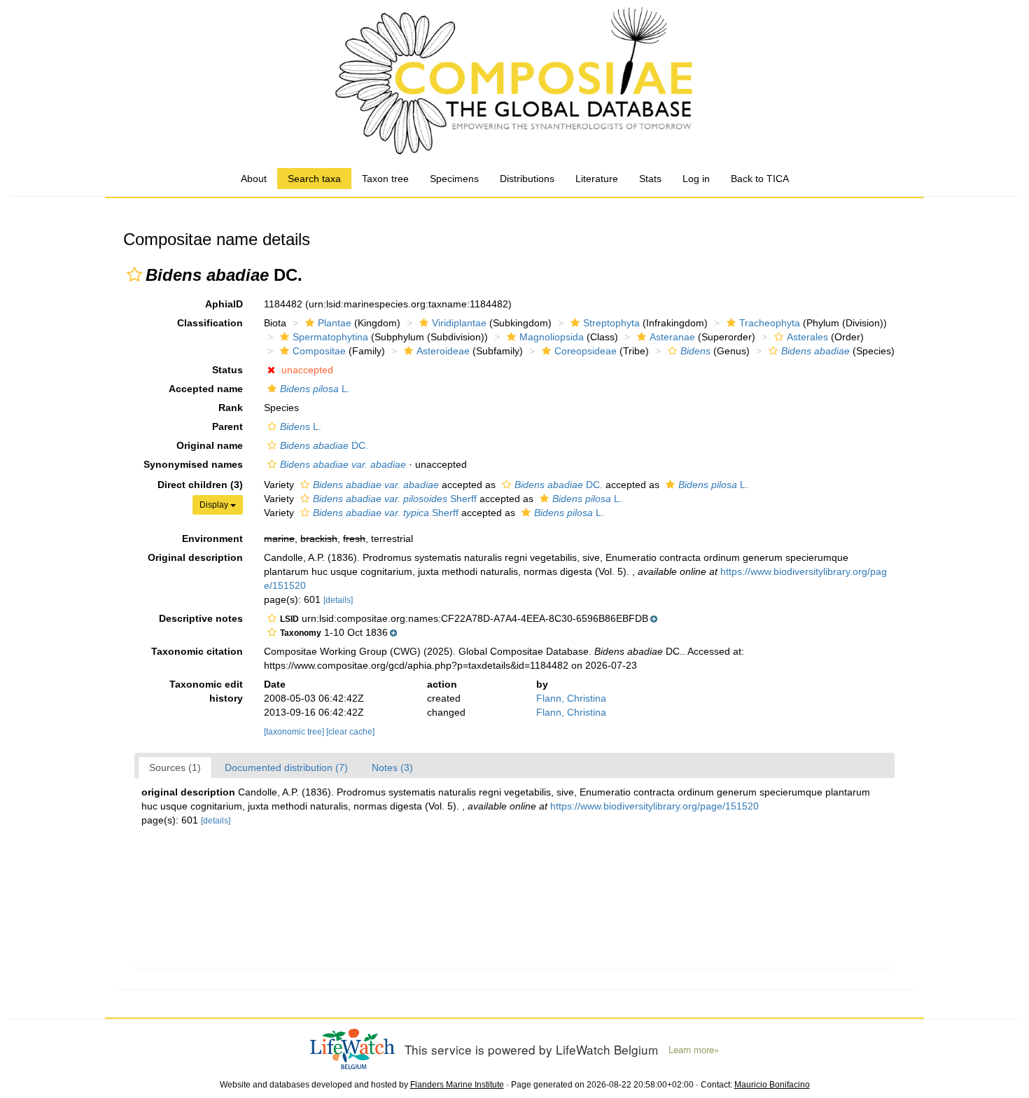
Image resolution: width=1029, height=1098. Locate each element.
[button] (134, 274)
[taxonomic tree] (295, 732)
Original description (195, 557)
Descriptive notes (201, 618)
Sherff (395, 498)
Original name (209, 445)
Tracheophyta (769, 322)
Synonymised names (193, 464)
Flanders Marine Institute (457, 1085)
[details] (338, 600)
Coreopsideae (585, 350)
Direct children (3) (200, 484)
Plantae (334, 322)
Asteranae (672, 336)
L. (315, 388)
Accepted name (206, 388)
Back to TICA (760, 178)
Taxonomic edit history (206, 691)
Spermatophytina (330, 336)
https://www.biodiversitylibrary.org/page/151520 (654, 806)
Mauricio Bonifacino (772, 1085)
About (254, 178)
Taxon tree (385, 178)
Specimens (454, 178)
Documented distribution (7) (286, 767)
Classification (210, 322)
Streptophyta (611, 322)
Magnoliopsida (551, 336)
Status (227, 369)
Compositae (319, 350)
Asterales (807, 336)
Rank (230, 407)
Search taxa (314, 178)
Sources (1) (175, 767)
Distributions (527, 178)
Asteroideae (443, 350)
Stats (650, 178)
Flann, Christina (571, 698)
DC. (324, 445)
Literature (596, 178)
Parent (227, 426)
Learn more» (693, 1049)
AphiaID (224, 304)
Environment (212, 538)
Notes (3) (392, 767)
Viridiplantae (459, 322)
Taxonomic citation (197, 651)
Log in (696, 178)
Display (215, 505)
